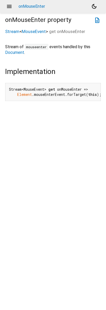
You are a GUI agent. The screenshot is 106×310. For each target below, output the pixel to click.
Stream (12, 31)
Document (14, 52)
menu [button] (9, 6)
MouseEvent (34, 31)
